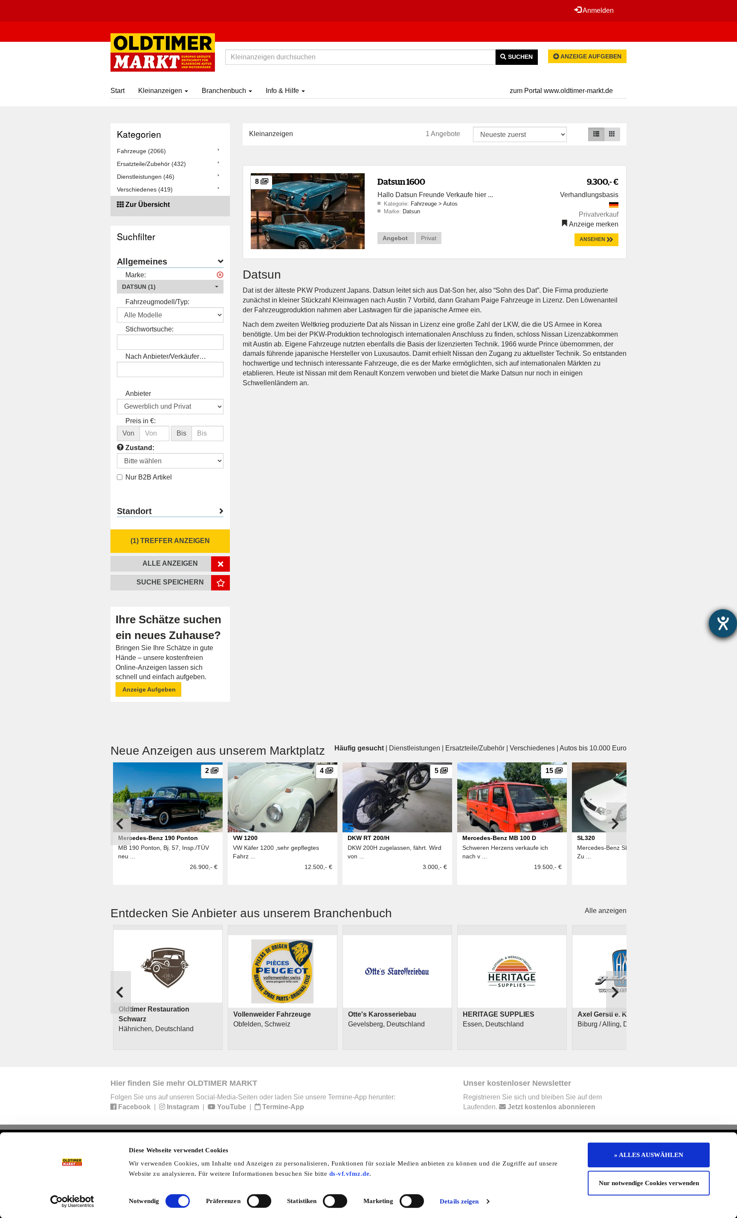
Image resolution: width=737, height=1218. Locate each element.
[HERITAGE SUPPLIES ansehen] (512, 971)
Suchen (519, 56)
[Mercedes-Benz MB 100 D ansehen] (512, 797)
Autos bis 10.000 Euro (593, 748)
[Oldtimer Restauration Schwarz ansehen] (167, 966)
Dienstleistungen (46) (145, 176)
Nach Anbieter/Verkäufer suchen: (162, 357)
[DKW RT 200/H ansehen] (397, 797)
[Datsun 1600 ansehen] (308, 210)
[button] (170, 287)
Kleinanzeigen (161, 90)
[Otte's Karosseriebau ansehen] (397, 971)
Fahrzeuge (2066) (141, 151)
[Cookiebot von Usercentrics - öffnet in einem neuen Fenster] (72, 1201)
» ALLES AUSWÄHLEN (648, 1154)
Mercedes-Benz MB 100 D (499, 837)
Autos (450, 204)
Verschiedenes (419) (145, 189)
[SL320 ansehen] (627, 797)
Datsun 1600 (401, 181)
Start (117, 90)
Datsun (411, 211)
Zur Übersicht (147, 204)
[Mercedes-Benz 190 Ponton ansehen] (168, 797)
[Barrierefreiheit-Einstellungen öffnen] (723, 623)
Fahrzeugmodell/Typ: (157, 301)
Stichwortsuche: (149, 329)
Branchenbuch (225, 90)
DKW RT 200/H (368, 837)
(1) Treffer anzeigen (170, 540)
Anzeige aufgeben (590, 56)
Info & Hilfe (283, 90)
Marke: (135, 275)
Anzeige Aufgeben (148, 689)
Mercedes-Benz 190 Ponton (158, 837)
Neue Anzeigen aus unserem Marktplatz (217, 750)
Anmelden (597, 10)
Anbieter (138, 393)
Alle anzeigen (606, 910)
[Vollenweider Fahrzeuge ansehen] (282, 971)
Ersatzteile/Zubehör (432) (151, 163)
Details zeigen (459, 1201)
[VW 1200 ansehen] (282, 797)
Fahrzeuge (424, 204)
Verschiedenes (532, 748)
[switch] (259, 1201)
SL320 (586, 837)
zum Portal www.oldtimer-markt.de (561, 90)
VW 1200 (245, 837)
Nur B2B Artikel (148, 477)
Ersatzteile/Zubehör (475, 748)
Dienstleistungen (414, 748)
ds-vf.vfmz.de (349, 1173)
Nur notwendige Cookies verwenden (649, 1183)
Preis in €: (140, 420)
